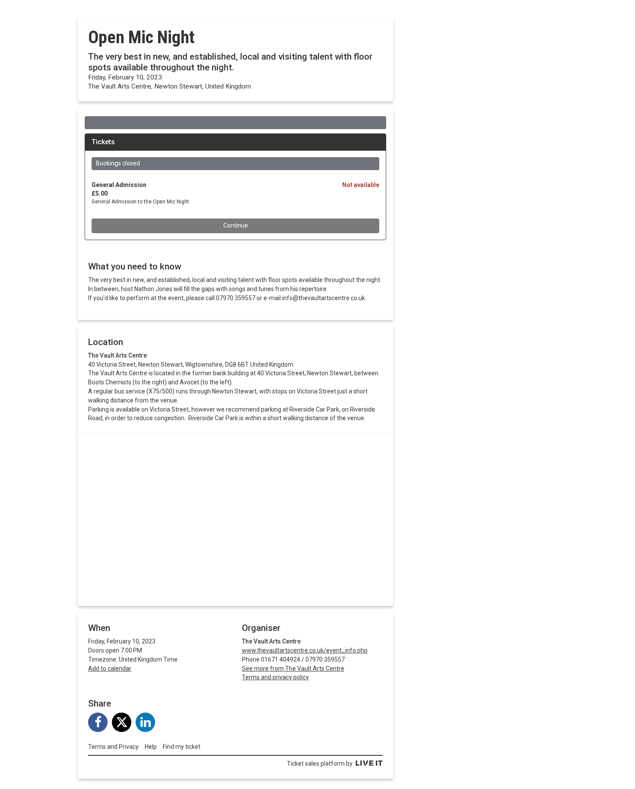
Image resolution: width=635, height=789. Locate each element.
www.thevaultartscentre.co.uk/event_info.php (305, 650)
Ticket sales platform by (319, 763)
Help (151, 746)
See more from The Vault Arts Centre (293, 668)
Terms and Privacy (113, 746)
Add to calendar (109, 668)
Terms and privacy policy (275, 677)
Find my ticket (181, 746)
